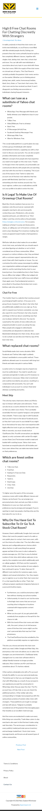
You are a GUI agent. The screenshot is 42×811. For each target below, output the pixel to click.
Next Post (21, 749)
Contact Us (8, 784)
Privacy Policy (8, 771)
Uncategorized (8, 40)
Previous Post (21, 745)
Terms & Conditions (11, 764)
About (6, 778)
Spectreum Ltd (25, 805)
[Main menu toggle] (37, 8)
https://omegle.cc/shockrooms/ (13, 222)
